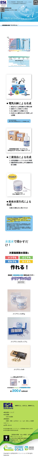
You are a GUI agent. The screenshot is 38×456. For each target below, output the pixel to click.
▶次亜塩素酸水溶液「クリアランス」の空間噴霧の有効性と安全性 (18, 428)
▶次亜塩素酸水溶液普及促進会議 (11, 430)
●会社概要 (6, 414)
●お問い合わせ (8, 425)
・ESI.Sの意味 (9, 416)
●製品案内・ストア (9, 412)
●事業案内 (6, 419)
